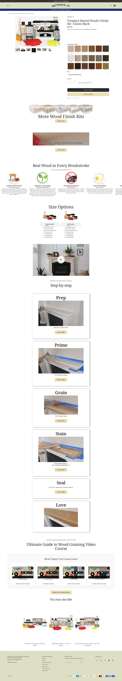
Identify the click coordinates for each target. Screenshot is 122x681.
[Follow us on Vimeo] (113, 660)
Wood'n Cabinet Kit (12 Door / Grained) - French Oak (87, 643)
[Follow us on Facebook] (97, 660)
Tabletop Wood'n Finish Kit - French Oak (61, 643)
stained (39, 194)
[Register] (81, 662)
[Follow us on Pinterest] (105, 660)
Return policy (45, 670)
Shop (43, 660)
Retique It (70, 16)
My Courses (45, 664)
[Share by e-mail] (78, 98)
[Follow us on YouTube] (109, 660)
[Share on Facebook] (71, 98)
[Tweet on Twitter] (75, 98)
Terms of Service (46, 668)
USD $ (9, 676)
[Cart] (114, 6)
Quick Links (45, 666)
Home (8, 13)
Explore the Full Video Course (61, 592)
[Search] (110, 5)
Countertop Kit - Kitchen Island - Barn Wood (35, 643)
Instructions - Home (46, 662)
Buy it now (88, 94)
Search (44, 658)
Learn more (68, 9)
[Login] (114, 4)
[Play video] (61, 259)
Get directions (65, 1)
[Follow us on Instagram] (101, 660)
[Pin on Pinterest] (73, 98)
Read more (61, 332)
